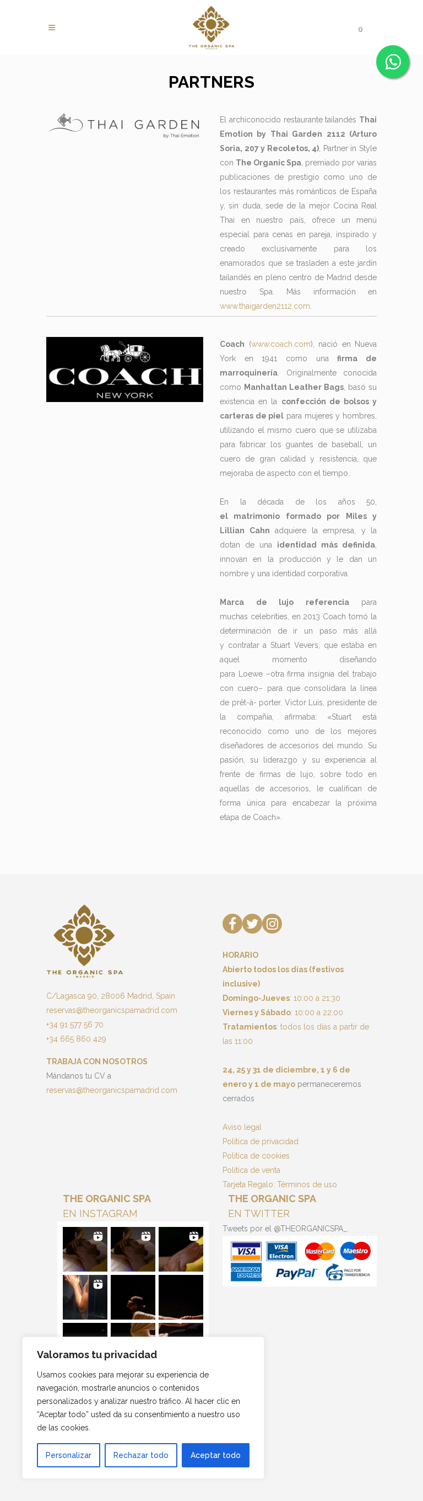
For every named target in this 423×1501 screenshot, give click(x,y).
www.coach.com (281, 344)
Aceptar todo (216, 1455)
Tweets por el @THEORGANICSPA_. (286, 1228)
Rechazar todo (141, 1455)
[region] (143, 1408)
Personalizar (68, 1455)
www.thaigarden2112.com (265, 306)
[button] (85, 1249)
